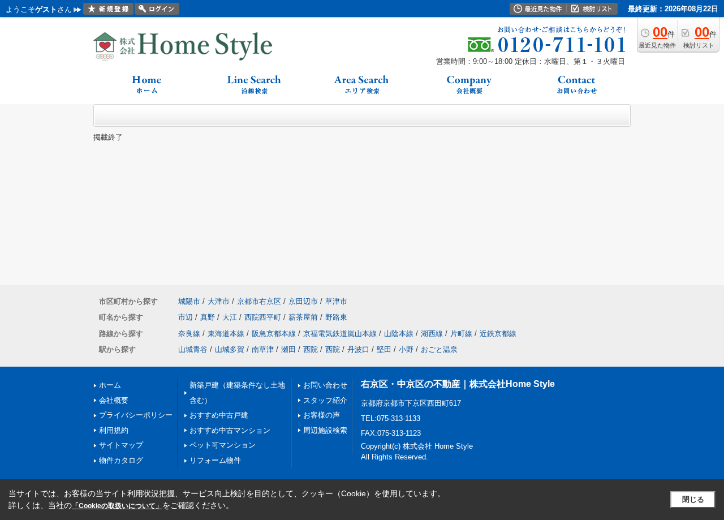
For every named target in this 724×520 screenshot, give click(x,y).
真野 (207, 317)
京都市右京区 (259, 301)
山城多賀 (229, 349)
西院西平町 (262, 317)
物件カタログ (121, 460)
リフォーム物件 (215, 460)
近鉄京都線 (498, 333)
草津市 (336, 301)
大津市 (219, 301)
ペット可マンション (222, 445)
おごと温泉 (439, 349)
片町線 (461, 333)
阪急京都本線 (274, 333)
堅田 (384, 349)
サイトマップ (121, 445)
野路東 (336, 317)
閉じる (693, 499)
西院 (310, 349)
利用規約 (113, 430)
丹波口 (358, 349)
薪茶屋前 (303, 317)
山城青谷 (193, 349)
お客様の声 (321, 415)
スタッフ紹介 (325, 400)
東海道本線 (226, 333)
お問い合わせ (325, 385)
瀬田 (288, 349)
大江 (229, 317)
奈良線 (189, 333)
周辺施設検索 (325, 430)
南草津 (263, 349)
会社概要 (113, 400)
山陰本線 (398, 333)
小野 (406, 349)
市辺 (185, 317)
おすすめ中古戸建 (218, 415)
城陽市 (189, 301)
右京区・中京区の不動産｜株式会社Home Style (458, 384)
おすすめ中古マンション (229, 430)
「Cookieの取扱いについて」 (117, 506)
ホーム (110, 385)
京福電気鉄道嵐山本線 (340, 333)
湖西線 (432, 333)
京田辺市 (303, 301)
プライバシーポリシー (136, 415)
